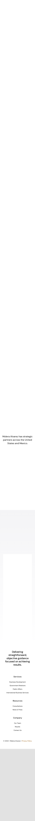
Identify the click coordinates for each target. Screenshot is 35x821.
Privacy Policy (27, 741)
